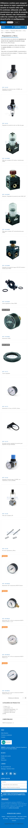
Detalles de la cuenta (6, 756)
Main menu (18, 27)
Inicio (2, 30)
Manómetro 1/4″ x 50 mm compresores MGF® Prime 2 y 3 (12, 657)
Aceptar (3, 22)
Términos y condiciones (6, 735)
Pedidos (3, 758)
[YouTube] (2, 773)
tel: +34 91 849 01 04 (6, 766)
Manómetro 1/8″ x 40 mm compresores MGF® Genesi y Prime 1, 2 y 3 (12, 621)
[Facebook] (6, 773)
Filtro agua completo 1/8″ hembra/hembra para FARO (13, 232)
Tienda (7, 30)
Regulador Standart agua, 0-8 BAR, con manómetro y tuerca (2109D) (11, 480)
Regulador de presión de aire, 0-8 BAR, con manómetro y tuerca (12, 90)
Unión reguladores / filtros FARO (9, 303)
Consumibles (8, 707)
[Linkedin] (14, 773)
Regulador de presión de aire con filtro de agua (13, 125)
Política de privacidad (11, 816)
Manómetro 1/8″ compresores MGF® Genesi (12, 585)
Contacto (3, 737)
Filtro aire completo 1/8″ (7, 515)
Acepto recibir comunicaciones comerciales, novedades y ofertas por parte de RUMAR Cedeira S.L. (13, 794)
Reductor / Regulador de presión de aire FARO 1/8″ (14, 196)
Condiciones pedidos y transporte (16, 818)
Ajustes (16, 22)
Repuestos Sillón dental (16, 30)
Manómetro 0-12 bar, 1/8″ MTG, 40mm (11, 408)
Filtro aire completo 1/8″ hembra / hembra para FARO (13, 161)
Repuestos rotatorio (10, 710)
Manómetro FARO (6, 338)
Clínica (7, 706)
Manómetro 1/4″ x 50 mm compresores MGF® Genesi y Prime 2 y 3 (12, 693)
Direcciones (3, 760)
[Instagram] (10, 773)
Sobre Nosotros (4, 733)
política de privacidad (14, 807)
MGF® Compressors (7, 722)
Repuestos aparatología (11, 709)
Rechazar (10, 22)
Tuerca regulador (6, 373)
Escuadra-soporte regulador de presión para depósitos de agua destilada (12, 444)
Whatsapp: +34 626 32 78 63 (7, 768)
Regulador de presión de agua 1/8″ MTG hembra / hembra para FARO (13, 268)
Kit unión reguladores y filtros (8, 550)
